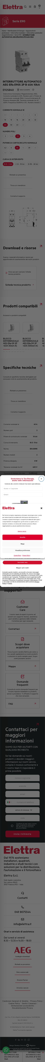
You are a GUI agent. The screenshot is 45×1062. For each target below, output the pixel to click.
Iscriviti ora (22, 562)
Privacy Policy (26, 555)
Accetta (22, 537)
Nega (22, 544)
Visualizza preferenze (22, 550)
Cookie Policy (17, 555)
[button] (41, 508)
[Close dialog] (41, 479)
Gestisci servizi (22, 531)
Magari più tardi (22, 568)
